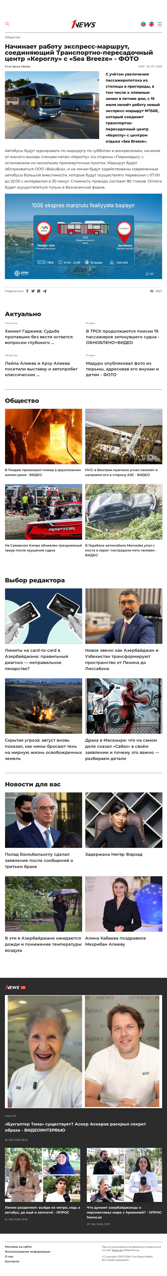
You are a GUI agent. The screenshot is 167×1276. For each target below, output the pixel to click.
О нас (9, 1256)
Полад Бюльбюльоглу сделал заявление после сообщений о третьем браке (39, 860)
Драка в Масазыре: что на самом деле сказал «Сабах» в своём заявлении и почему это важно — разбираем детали (122, 749)
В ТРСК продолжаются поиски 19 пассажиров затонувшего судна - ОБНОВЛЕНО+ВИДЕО (122, 337)
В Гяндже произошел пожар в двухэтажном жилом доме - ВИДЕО (43, 472)
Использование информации (27, 1251)
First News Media (17, 66)
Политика (11, 323)
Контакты (12, 1261)
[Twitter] (33, 291)
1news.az (117, 1250)
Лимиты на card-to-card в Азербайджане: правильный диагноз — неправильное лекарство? (36, 659)
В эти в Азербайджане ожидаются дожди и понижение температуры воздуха (43, 944)
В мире (90, 323)
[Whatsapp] (39, 291)
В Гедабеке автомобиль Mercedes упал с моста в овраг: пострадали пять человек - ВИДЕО (121, 550)
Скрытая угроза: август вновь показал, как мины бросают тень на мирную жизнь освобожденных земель (43, 749)
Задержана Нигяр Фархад (114, 854)
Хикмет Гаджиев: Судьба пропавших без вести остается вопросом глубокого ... (39, 337)
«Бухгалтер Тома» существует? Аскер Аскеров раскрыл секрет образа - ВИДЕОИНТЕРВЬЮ (75, 1127)
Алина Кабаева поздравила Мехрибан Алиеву (115, 941)
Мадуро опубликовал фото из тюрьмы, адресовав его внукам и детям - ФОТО (122, 369)
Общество (12, 37)
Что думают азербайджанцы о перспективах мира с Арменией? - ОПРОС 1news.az (124, 1212)
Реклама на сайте (18, 1246)
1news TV (10, 1116)
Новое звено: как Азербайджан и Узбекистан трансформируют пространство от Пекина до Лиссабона (121, 659)
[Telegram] (44, 291)
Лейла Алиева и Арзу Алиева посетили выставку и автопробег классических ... (41, 369)
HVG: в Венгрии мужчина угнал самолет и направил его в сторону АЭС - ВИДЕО (121, 472)
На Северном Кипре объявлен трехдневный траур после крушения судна (43, 548)
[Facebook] (27, 291)
